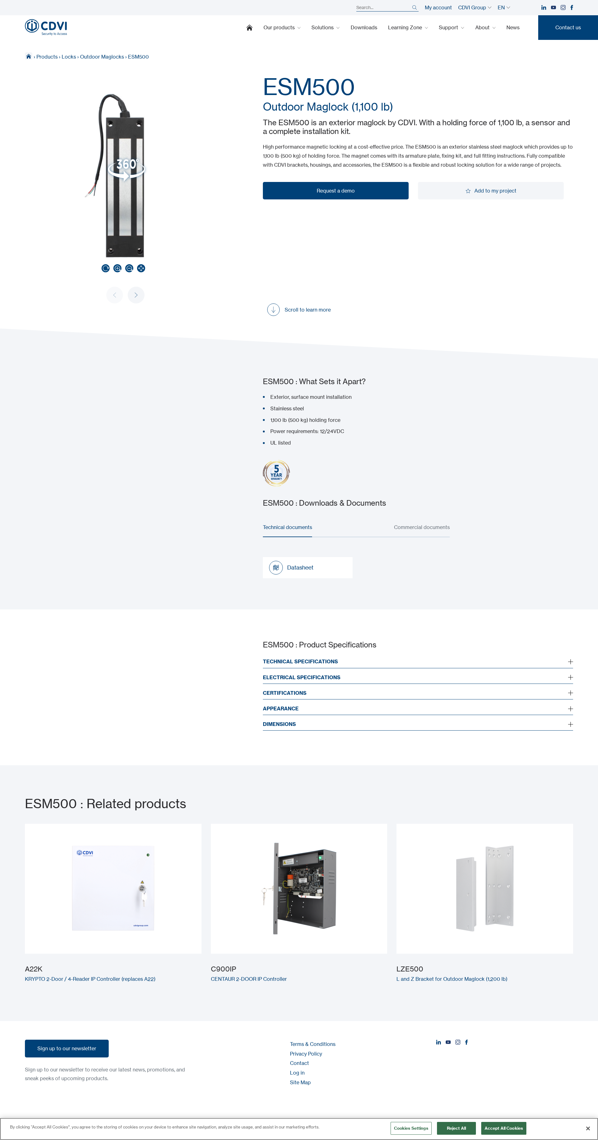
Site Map (300, 1082)
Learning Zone (405, 27)
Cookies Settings (411, 1128)
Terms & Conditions (312, 1044)
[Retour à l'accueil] (46, 27)
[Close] (588, 1128)
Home (249, 27)
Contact (299, 1063)
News (513, 27)
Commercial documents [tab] (422, 527)
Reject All (456, 1128)
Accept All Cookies (504, 1128)
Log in (297, 1073)
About (483, 27)
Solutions (323, 27)
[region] (299, 1129)
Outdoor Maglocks (102, 57)
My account (438, 7)
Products (47, 57)
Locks (69, 57)
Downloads (364, 27)
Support (449, 27)
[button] (136, 295)
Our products (279, 27)
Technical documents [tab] (287, 527)
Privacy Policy (306, 1054)
